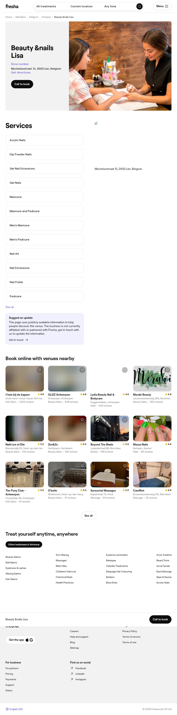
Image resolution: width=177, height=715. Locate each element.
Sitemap (74, 647)
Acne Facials (163, 566)
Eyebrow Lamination (117, 554)
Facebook (81, 668)
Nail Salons (11, 562)
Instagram (81, 679)
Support (10, 684)
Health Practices (65, 582)
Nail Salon (21, 17)
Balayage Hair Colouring (119, 571)
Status (9, 690)
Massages (61, 560)
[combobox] (50, 6)
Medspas (111, 560)
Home (9, 17)
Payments (11, 679)
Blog (72, 642)
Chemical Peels (64, 577)
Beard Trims (162, 560)
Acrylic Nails (163, 582)
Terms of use (129, 642)
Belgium (33, 17)
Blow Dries (111, 582)
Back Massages (164, 571)
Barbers (110, 577)
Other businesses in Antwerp (23, 544)
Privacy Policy (129, 631)
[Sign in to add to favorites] (40, 370)
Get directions (20, 72)
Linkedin (80, 673)
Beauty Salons (13, 557)
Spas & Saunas (164, 577)
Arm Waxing (62, 554)
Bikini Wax (61, 566)
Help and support (79, 636)
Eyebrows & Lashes (16, 568)
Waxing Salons (13, 573)
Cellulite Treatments (117, 566)
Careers (74, 631)
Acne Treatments (165, 554)
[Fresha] (12, 6)
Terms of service (131, 636)
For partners (12, 668)
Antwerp (46, 17)
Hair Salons (11, 579)
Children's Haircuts (66, 571)
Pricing (9, 673)
